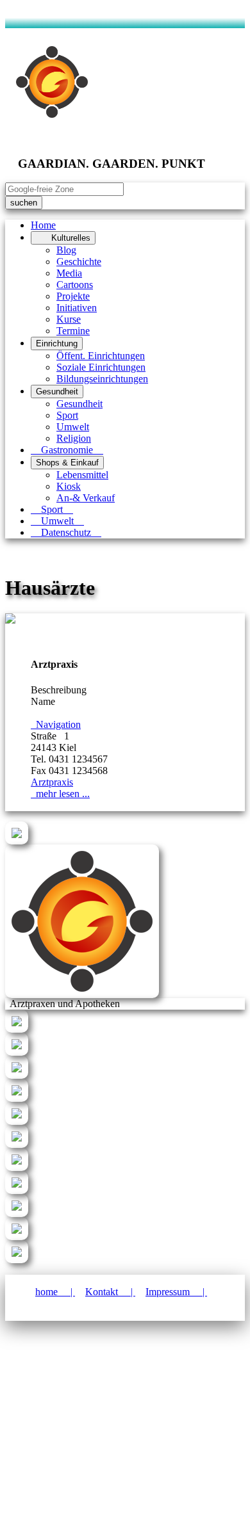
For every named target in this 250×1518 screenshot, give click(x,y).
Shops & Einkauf (67, 462)
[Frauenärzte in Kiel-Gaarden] (16, 1121)
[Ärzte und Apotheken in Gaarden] (16, 1029)
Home (43, 225)
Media (69, 273)
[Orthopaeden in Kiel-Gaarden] (16, 1213)
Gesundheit (57, 391)
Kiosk (68, 486)
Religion (73, 438)
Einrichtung (57, 343)
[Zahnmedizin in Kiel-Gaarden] (16, 1075)
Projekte (73, 296)
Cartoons (74, 284)
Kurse (68, 319)
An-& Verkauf (85, 497)
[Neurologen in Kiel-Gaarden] (16, 1167)
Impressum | (176, 1291)
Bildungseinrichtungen (102, 378)
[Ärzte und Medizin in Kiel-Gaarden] (16, 841)
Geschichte (78, 261)
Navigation (56, 724)
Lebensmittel (82, 474)
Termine (73, 330)
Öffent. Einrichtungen (100, 355)
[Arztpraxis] (10, 620)
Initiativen (76, 307)
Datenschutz (66, 532)
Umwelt (72, 426)
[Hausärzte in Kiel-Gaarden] (16, 1052)
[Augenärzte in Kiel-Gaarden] (16, 1098)
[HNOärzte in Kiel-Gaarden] (16, 1144)
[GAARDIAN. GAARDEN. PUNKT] (82, 994)
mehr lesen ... (60, 793)
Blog (66, 250)
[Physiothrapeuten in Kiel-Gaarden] (16, 1236)
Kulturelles (63, 238)
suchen (23, 202)
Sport (67, 415)
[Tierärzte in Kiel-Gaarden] (16, 1259)
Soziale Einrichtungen (101, 367)
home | (55, 1291)
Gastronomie (67, 449)
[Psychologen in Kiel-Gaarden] (16, 1190)
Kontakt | (110, 1291)
